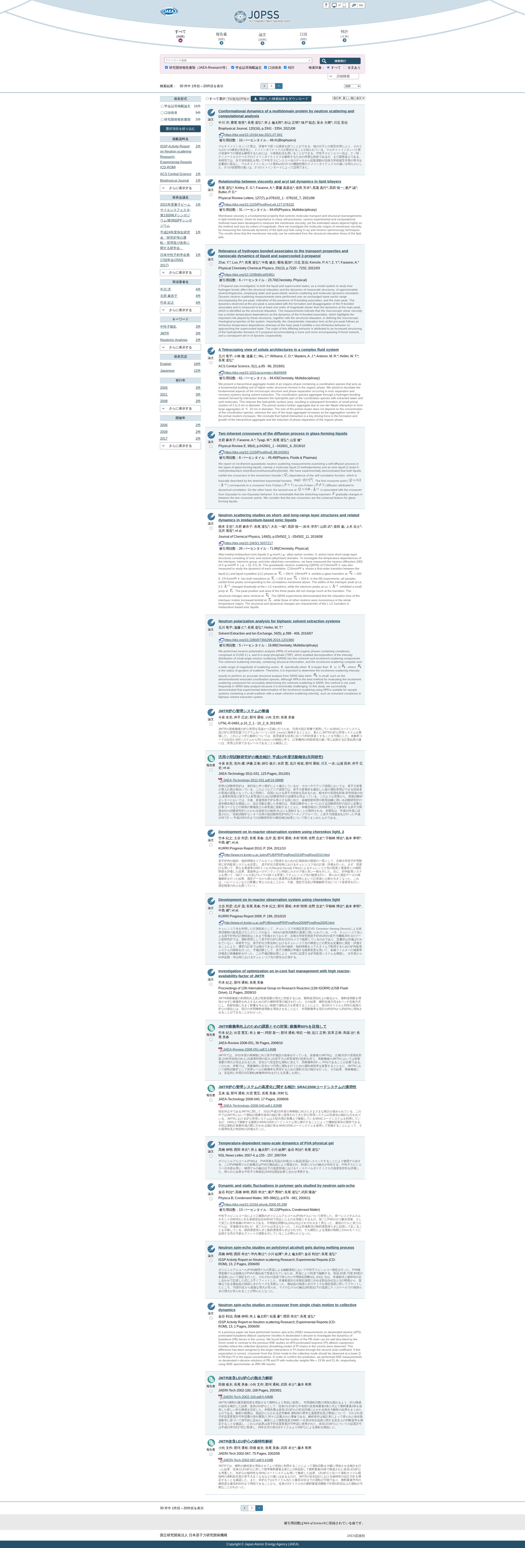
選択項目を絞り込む (180, 128)
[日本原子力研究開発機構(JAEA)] (169, 13)
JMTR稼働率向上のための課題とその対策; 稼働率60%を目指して (272, 1026)
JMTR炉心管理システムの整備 (243, 711)
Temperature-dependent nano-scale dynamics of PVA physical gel (276, 1143)
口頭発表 (274, 67)
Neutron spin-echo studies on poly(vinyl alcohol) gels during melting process (286, 1247)
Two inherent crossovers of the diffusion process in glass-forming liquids (282, 434)
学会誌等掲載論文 (248, 67)
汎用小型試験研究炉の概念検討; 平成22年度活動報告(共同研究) (270, 757)
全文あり (354, 67)
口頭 (303, 36)
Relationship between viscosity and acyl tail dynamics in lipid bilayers (279, 181)
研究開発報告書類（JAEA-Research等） (199, 67)
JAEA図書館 (356, 1536)
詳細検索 (343, 76)
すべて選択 (217, 98)
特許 (344, 34)
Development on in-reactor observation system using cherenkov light (279, 900)
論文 (262, 37)
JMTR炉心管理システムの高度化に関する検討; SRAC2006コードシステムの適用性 (287, 1087)
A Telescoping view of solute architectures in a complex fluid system (278, 350)
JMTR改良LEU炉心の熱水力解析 (245, 1378)
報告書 (221, 36)
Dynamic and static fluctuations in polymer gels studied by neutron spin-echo (286, 1186)
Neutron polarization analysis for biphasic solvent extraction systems (279, 621)
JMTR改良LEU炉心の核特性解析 (245, 1441)
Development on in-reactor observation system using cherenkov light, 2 (281, 832)
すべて (180, 34)
